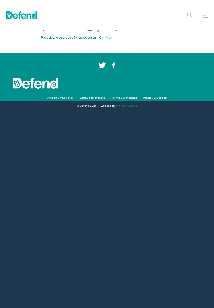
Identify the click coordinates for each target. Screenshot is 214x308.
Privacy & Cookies (154, 97)
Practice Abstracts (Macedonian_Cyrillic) (76, 37)
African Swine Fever (60, 97)
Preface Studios (126, 106)
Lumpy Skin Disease (92, 97)
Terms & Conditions (124, 97)
